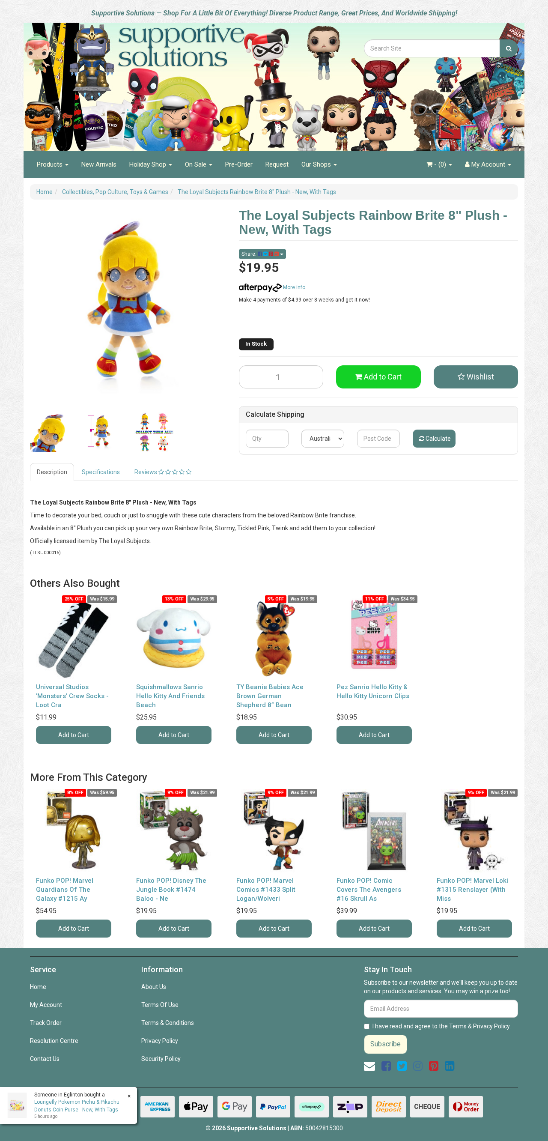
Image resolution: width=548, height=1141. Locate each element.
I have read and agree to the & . (441, 1026)
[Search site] (509, 48)
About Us (153, 986)
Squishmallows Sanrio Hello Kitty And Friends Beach (170, 696)
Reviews (146, 472)
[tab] (52, 472)
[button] (476, 376)
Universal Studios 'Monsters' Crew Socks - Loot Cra (72, 696)
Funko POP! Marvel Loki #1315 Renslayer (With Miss (472, 889)
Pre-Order (239, 164)
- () (440, 164)
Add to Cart (382, 376)
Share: (249, 254)
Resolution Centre (54, 1040)
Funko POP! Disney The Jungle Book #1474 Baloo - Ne (171, 889)
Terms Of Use (160, 1004)
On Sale (196, 164)
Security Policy (161, 1058)
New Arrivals (98, 164)
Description (52, 472)
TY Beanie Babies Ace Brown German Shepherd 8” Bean (270, 696)
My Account (46, 1004)
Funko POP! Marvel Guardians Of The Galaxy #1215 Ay (64, 889)
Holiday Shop (148, 164)
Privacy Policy (159, 1040)
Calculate (437, 438)
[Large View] (49, 432)
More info (293, 287)
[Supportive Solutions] (158, 82)
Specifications (101, 472)
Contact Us (45, 1058)
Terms (458, 1026)
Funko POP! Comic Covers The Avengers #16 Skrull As (369, 889)
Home (38, 986)
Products (50, 164)
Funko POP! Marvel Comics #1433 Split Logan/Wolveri (265, 889)
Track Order (46, 1022)
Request (277, 164)
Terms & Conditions (167, 1022)
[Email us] (369, 1066)
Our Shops (317, 164)
